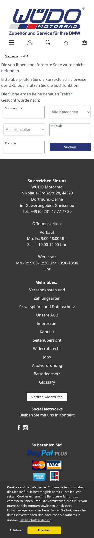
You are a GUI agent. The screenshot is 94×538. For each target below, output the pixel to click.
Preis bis (10, 143)
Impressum (47, 323)
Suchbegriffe (13, 108)
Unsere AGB (47, 315)
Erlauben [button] (44, 530)
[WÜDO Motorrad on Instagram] (25, 429)
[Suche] (46, 44)
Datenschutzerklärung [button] (36, 520)
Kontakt (47, 331)
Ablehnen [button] (16, 530)
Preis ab (56, 125)
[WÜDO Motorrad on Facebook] (19, 429)
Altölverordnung (47, 365)
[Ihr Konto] (28, 44)
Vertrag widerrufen (47, 397)
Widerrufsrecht (47, 348)
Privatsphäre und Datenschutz (47, 306)
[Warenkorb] (83, 44)
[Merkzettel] (64, 44)
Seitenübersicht (47, 340)
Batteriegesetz (47, 373)
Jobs (47, 357)
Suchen (70, 147)
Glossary (47, 382)
